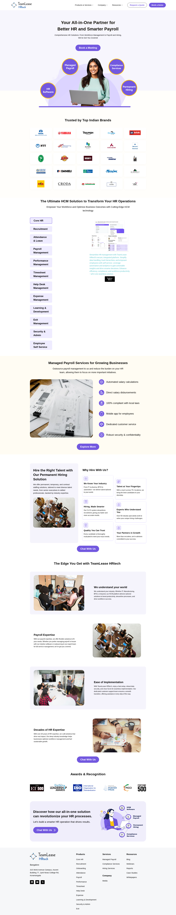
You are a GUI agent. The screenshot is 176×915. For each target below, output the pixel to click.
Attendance (80, 873)
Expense (79, 895)
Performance (81, 882)
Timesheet (80, 886)
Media (104, 881)
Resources (116, 5)
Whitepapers (131, 877)
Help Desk (80, 891)
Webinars (130, 864)
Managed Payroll (109, 859)
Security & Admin (83, 904)
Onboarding (81, 868)
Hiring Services (108, 868)
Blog (128, 859)
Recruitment (81, 864)
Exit (77, 909)
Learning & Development (86, 900)
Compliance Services (111, 864)
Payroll (79, 877)
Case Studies (131, 873)
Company (102, 5)
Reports (129, 868)
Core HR (79, 859)
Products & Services (83, 5)
